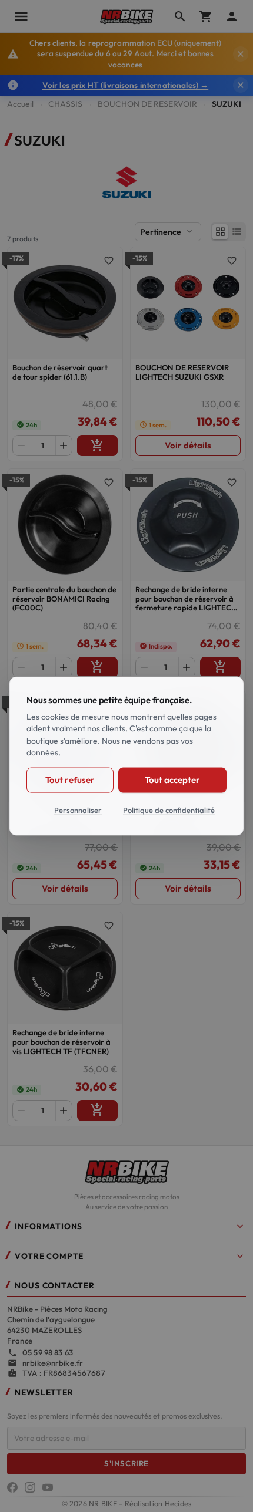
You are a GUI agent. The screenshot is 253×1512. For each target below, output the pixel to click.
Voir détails (188, 445)
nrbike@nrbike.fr (52, 1363)
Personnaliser (78, 809)
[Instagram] (30, 1487)
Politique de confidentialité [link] (169, 809)
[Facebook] (12, 1487)
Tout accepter (172, 779)
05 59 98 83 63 (47, 1352)
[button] (126, 1228)
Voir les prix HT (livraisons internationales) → (125, 85)
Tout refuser (69, 779)
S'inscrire (126, 1463)
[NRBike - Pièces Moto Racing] (126, 1171)
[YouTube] (47, 1487)
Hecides (178, 1503)
